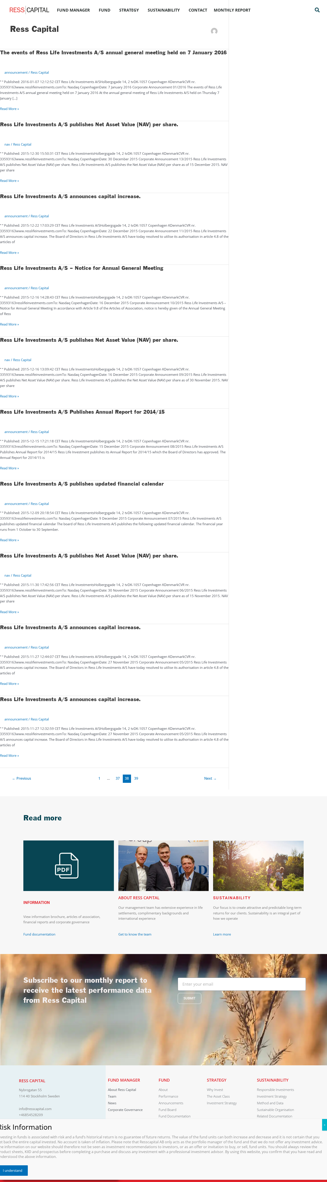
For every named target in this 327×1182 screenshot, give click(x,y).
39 (136, 778)
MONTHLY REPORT (232, 10)
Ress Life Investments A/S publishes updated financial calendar (82, 484)
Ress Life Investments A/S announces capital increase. (70, 196)
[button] (317, 10)
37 (118, 778)
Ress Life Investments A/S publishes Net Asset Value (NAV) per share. (89, 124)
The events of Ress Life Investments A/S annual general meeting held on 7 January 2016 (113, 52)
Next (210, 778)
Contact (198, 10)
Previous (21, 778)
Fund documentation (39, 934)
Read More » (9, 109)
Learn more (222, 934)
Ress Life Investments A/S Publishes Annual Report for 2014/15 (82, 412)
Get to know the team (135, 934)
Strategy (129, 10)
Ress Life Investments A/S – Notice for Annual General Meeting (81, 268)
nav (7, 144)
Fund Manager (73, 10)
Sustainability (164, 10)
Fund (104, 10)
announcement (16, 72)
